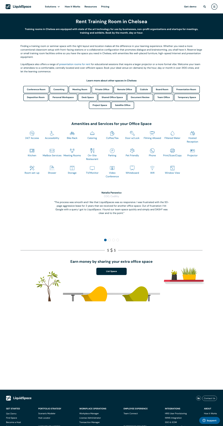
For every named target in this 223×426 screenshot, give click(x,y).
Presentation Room (186, 89)
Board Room (162, 89)
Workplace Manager (89, 413)
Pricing (105, 6)
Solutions (50, 6)
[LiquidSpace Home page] (18, 6)
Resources (90, 6)
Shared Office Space (112, 97)
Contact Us (209, 398)
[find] (205, 7)
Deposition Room (36, 97)
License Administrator (90, 418)
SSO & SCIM (171, 422)
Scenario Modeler (46, 413)
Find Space (11, 418)
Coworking (58, 89)
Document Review (140, 97)
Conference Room (36, 89)
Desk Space (88, 97)
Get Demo (11, 413)
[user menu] (214, 7)
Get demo (190, 6)
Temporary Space (187, 97)
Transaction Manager (89, 422)
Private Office (102, 89)
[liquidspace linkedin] (198, 398)
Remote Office (124, 89)
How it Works (72, 6)
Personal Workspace (63, 97)
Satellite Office (122, 105)
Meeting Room (79, 89)
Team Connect (131, 413)
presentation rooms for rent (74, 64)
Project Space (100, 105)
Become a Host (13, 422)
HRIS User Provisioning (176, 413)
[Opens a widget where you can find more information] (209, 420)
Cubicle (144, 89)
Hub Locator (44, 418)
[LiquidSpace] (19, 398)
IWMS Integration (173, 418)
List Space (111, 271)
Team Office (163, 97)
